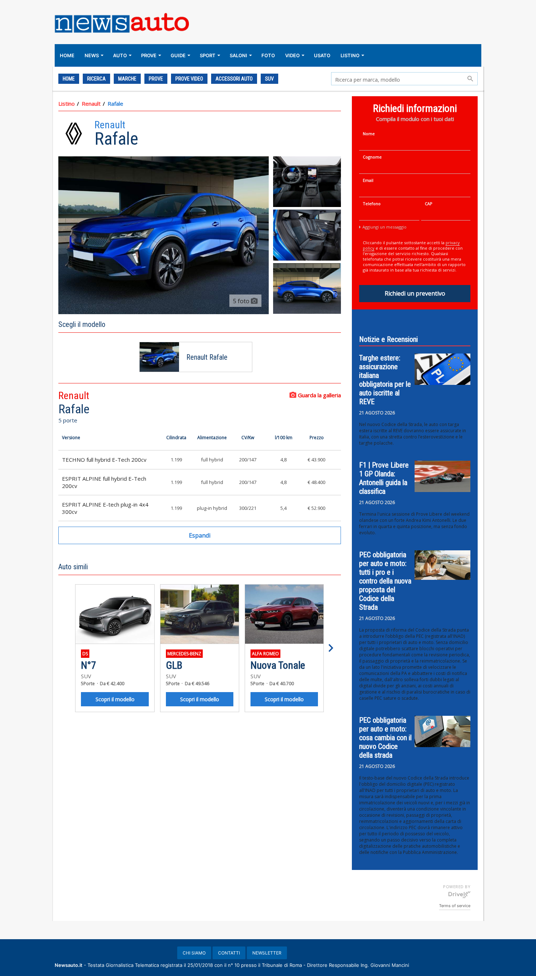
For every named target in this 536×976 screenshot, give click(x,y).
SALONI (238, 55)
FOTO (268, 55)
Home (69, 79)
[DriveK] (459, 894)
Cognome (372, 157)
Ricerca (96, 79)
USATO (322, 55)
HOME (67, 55)
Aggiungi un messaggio (384, 227)
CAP (428, 203)
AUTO (120, 55)
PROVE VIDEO (189, 79)
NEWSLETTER (266, 953)
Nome (369, 133)
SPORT (207, 55)
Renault (91, 103)
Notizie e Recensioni (388, 339)
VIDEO (292, 55)
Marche (127, 79)
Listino (66, 103)
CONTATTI (229, 953)
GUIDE (178, 55)
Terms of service (454, 905)
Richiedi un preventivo (415, 293)
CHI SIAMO (194, 953)
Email (368, 180)
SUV (269, 79)
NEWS (92, 55)
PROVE (148, 55)
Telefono (372, 203)
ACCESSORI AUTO (234, 79)
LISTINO (350, 55)
